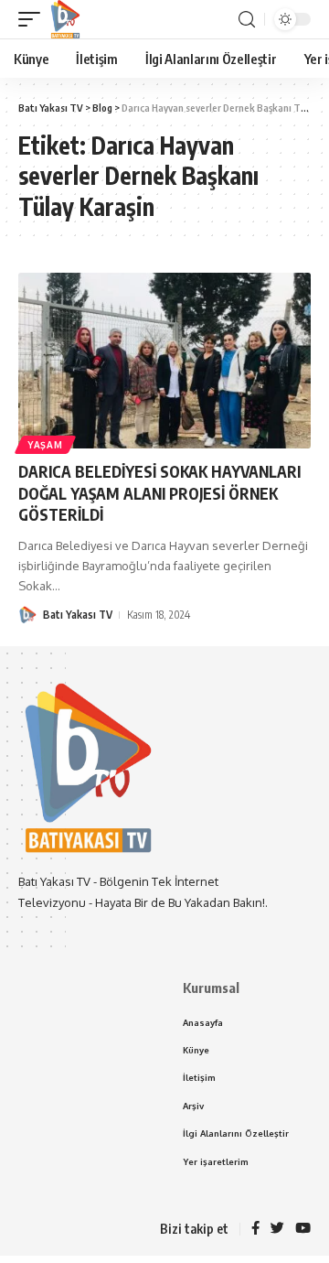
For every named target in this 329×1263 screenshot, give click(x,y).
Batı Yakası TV (77, 614)
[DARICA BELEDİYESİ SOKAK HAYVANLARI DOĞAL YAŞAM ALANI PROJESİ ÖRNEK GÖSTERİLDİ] (164, 360)
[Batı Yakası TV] (64, 19)
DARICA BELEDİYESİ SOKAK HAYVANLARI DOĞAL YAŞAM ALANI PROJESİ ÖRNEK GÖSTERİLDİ (161, 493)
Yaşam (45, 444)
